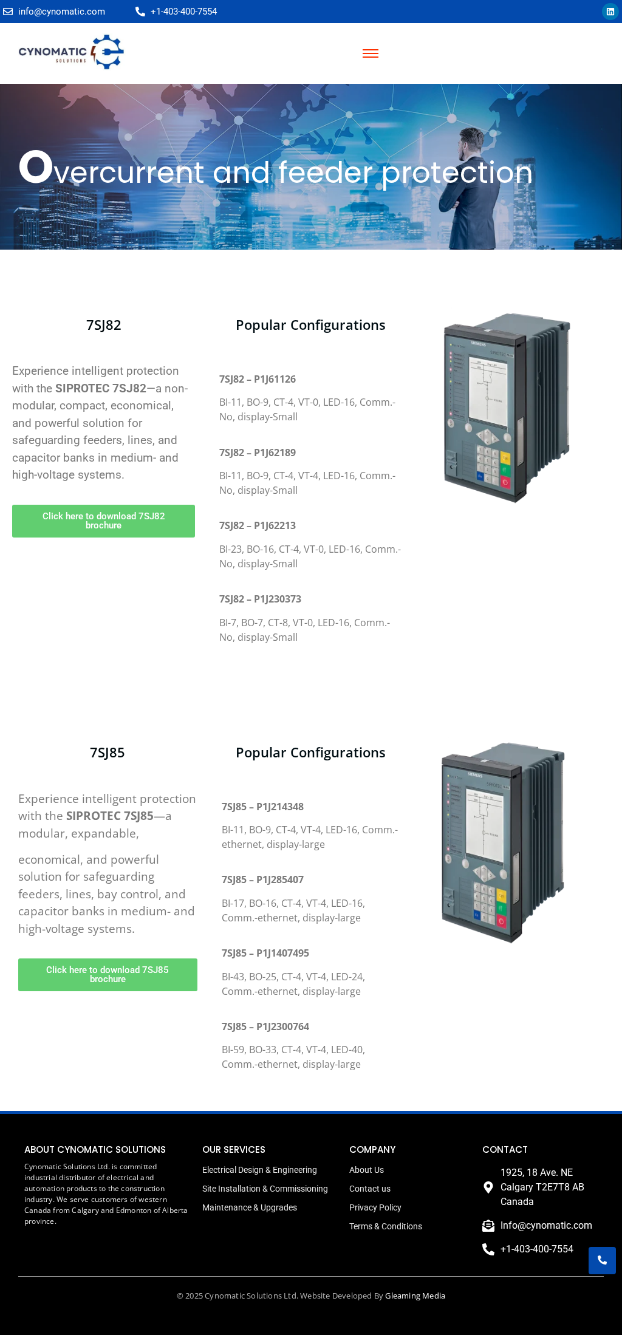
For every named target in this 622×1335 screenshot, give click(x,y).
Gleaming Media (415, 1295)
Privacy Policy (375, 1207)
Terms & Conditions (385, 1226)
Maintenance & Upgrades (249, 1207)
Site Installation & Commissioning (265, 1188)
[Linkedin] (610, 11)
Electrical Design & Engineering (259, 1170)
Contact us (370, 1188)
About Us (366, 1170)
